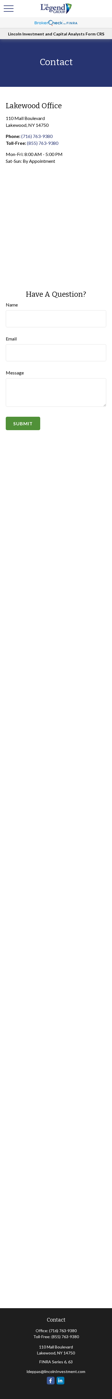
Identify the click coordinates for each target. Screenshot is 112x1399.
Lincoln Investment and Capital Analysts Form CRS (56, 33)
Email (11, 338)
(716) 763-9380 (37, 136)
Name (12, 304)
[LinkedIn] (60, 1380)
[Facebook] (51, 1380)
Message (15, 372)
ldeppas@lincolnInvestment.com (56, 1371)
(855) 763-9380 (42, 143)
